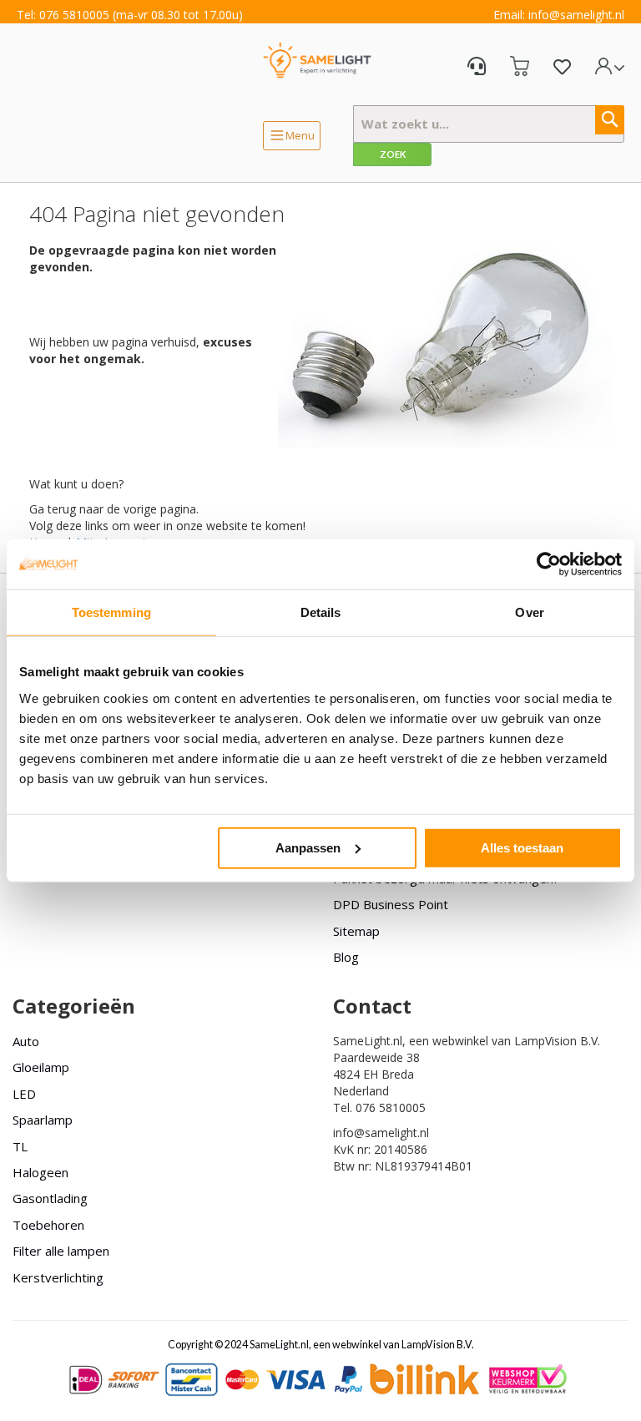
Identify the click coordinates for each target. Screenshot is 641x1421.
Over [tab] (529, 612)
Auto (26, 1041)
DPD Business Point (390, 904)
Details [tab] (320, 612)
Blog (346, 956)
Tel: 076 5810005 (63, 15)
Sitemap (356, 931)
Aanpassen (308, 847)
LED (24, 1093)
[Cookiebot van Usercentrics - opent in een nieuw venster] (549, 564)
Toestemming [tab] (111, 612)
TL (20, 1146)
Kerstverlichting (58, 1277)
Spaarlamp (43, 1119)
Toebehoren (48, 1224)
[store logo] (317, 59)
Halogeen (40, 1172)
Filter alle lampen (61, 1250)
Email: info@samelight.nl (558, 15)
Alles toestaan (522, 847)
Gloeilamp (41, 1067)
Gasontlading (50, 1198)
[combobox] (488, 124)
